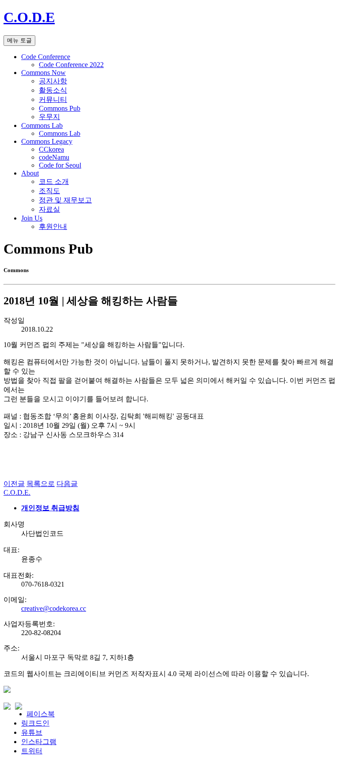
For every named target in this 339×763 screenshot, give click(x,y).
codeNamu (54, 157)
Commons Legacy (46, 141)
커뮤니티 (53, 99)
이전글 (14, 483)
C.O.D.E (29, 17)
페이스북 (40, 714)
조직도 (49, 190)
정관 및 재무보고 (65, 200)
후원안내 (53, 226)
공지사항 (53, 81)
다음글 (67, 483)
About (30, 173)
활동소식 (53, 90)
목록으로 (40, 483)
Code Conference (45, 56)
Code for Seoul (60, 165)
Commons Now (43, 72)
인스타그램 (38, 741)
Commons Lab (42, 125)
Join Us (31, 218)
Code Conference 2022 (71, 64)
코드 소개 (54, 181)
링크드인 (35, 723)
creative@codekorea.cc (53, 608)
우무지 (49, 116)
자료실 (49, 209)
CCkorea (51, 149)
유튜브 (31, 732)
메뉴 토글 (19, 40)
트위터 (31, 751)
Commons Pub (59, 108)
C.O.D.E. (17, 492)
